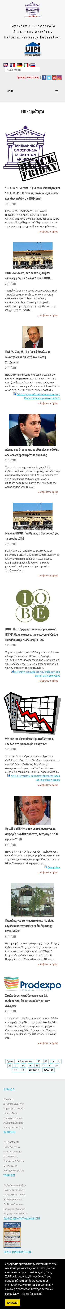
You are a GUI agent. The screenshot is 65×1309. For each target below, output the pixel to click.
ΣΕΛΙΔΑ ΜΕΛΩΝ (11, 1142)
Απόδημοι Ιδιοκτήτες (13, 1127)
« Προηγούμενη (25, 1061)
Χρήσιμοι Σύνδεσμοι (12, 1152)
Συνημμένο (54, 867)
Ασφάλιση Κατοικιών (13, 1199)
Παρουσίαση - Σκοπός (13, 1108)
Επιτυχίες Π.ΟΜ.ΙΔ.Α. (13, 1118)
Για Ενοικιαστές (10, 1156)
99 (57, 1065)
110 (23, 1069)
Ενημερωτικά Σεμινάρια (14, 1209)
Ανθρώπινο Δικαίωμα (13, 1123)
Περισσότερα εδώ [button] (31, 1293)
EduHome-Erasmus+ (13, 1204)
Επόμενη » (34, 1069)
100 (15, 1069)
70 (39, 1061)
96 (37, 1065)
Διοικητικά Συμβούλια (13, 1104)
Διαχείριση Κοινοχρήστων (15, 1214)
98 (50, 1065)
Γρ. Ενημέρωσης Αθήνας (14, 1185)
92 (10, 1065)
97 (43, 1065)
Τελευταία (48, 1069)
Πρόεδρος (8, 1099)
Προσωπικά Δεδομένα (13, 1161)
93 (16, 1065)
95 (30, 1065)
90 (52, 1061)
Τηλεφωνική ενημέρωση (14, 1190)
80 (46, 1061)
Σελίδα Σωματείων (11, 1147)
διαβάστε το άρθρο (49, 231)
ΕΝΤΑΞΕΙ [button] (12, 1302)
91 (59, 1061)
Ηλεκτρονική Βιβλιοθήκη (14, 1195)
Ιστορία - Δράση (10, 1113)
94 (23, 1065)
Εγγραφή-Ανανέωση (28, 77)
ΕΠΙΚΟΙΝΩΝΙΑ (10, 1166)
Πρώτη (10, 1061)
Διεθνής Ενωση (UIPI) (13, 1170)
